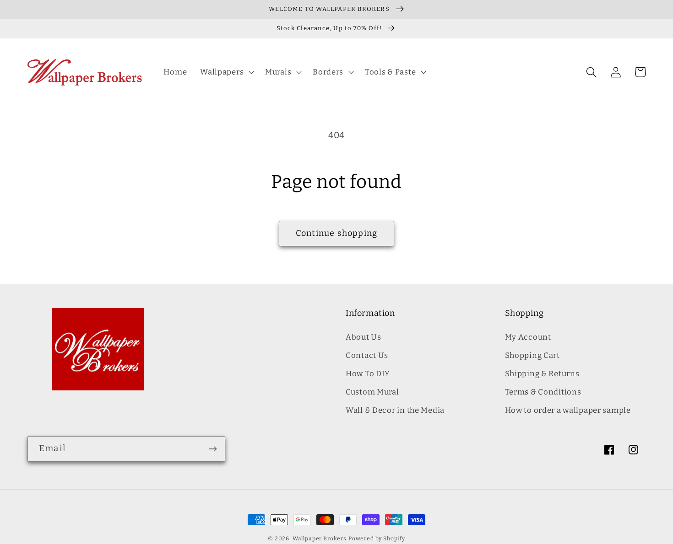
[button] (226, 72)
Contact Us (367, 355)
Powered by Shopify (376, 538)
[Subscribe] (213, 449)
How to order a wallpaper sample (568, 410)
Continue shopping (336, 233)
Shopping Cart (532, 355)
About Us (363, 336)
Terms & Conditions (543, 391)
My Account (528, 336)
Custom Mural (372, 391)
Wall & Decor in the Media (395, 410)
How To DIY (368, 373)
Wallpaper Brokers (320, 538)
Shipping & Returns (542, 373)
